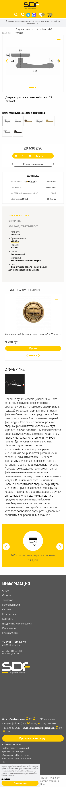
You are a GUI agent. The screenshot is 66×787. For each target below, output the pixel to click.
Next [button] (60, 547)
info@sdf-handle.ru (11, 645)
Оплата (6, 595)
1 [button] (31, 87)
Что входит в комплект (23, 226)
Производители (11, 604)
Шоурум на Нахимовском (17, 623)
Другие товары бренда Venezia (23, 270)
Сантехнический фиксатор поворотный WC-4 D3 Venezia (33, 334)
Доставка (7, 600)
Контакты (8, 618)
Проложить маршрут (33, 738)
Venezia (15, 241)
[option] (33, 61)
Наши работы (10, 633)
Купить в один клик (33, 164)
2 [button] (35, 87)
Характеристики (18, 215)
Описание (14, 221)
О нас (5, 590)
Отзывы (7, 609)
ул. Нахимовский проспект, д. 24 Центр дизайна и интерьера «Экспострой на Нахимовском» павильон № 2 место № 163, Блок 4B (16, 753)
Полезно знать (10, 614)
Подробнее (6, 779)
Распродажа (9, 628)
